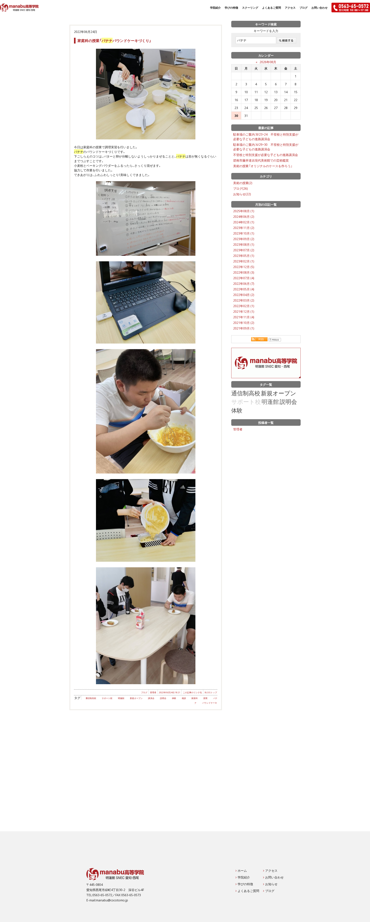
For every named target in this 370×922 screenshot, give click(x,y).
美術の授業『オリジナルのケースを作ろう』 (263, 165)
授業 (205, 698)
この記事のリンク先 (192, 692)
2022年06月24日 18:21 (169, 692)
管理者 (153, 692)
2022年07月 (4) (243, 278)
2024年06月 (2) (243, 216)
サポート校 (107, 698)
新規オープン (136, 698)
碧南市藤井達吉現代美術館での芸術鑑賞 (261, 160)
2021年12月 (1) (243, 311)
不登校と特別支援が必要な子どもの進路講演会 (265, 154)
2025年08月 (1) (243, 211)
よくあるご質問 (271, 7)
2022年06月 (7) (243, 283)
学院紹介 (215, 7)
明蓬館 (121, 698)
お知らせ (271, 884)
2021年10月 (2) (243, 322)
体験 (174, 698)
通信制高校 (91, 698)
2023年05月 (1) (243, 255)
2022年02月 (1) (243, 305)
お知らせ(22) (242, 194)
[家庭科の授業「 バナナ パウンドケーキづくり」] (145, 94)
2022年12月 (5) (243, 266)
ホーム (242, 870)
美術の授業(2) (242, 182)
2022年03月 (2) (243, 300)
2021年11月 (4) (243, 317)
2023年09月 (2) (243, 238)
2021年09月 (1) (243, 328)
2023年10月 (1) (243, 233)
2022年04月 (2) (243, 294)
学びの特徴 (231, 7)
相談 (184, 698)
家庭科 (194, 698)
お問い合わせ (319, 7)
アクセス (290, 7)
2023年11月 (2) (243, 227)
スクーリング (250, 7)
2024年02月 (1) (243, 222)
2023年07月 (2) (243, 250)
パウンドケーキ (209, 702)
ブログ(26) (240, 188)
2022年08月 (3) (243, 272)
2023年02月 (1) (243, 261)
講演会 (151, 698)
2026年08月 (268, 62)
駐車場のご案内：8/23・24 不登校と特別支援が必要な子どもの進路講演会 (265, 136)
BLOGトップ (211, 692)
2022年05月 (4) (243, 289)
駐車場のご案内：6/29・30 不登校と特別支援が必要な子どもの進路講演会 (265, 146)
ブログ (303, 7)
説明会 (163, 698)
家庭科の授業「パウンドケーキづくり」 (114, 40)
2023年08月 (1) (243, 244)
